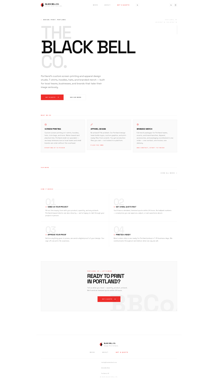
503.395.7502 (105, 368)
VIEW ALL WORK (168, 173)
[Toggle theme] (137, 5)
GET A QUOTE (123, 5)
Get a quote (51, 97)
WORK (95, 5)
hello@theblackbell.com (109, 362)
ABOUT (107, 5)
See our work (75, 97)
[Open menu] (175, 5)
